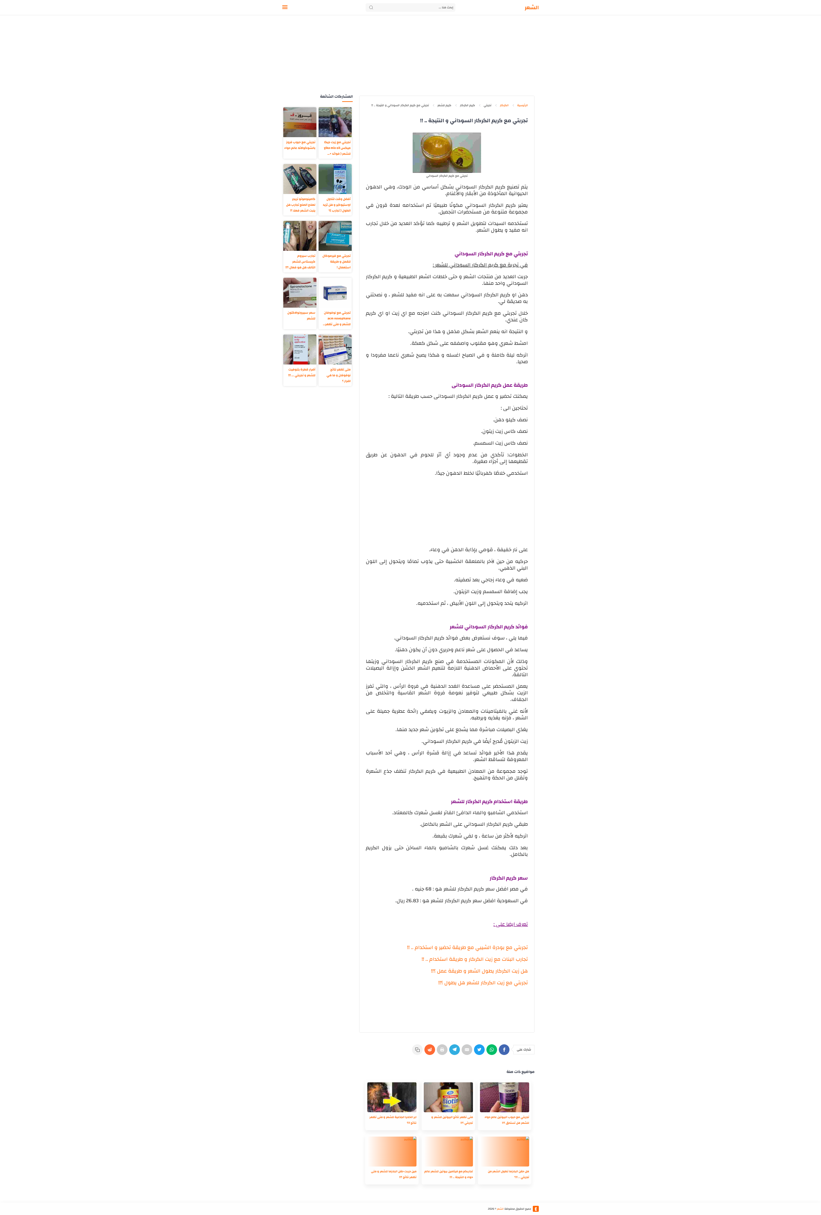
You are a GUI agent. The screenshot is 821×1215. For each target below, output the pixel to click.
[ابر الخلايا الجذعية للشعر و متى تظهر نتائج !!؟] (391, 1097)
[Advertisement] (410, 59)
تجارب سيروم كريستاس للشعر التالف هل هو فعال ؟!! (300, 261)
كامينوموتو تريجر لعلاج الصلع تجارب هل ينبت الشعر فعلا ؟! (300, 204)
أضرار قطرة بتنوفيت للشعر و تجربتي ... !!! (301, 372)
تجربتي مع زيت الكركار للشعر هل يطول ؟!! (483, 982)
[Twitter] (480, 1051)
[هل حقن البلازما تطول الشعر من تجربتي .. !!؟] (504, 1152)
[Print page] (443, 1051)
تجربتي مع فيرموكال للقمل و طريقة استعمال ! (336, 261)
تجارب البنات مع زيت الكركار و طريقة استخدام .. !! (475, 959)
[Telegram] (455, 1051)
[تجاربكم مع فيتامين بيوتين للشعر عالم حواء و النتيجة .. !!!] (448, 1152)
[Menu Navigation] (285, 7)
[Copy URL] (418, 1051)
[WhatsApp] (492, 1051)
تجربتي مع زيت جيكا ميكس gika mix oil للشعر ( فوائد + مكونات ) (337, 148)
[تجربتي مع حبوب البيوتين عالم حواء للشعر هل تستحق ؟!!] (504, 1097)
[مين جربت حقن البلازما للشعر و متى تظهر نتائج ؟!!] (391, 1152)
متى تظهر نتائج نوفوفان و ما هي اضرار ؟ (338, 375)
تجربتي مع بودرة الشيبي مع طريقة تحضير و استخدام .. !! (467, 947)
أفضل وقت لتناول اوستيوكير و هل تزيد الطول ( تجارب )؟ (337, 204)
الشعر (532, 7)
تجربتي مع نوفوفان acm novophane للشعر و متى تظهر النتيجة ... (337, 318)
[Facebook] (505, 1051)
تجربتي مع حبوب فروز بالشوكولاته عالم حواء (299, 145)
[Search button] (371, 7)
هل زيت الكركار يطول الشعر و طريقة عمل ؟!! (479, 971)
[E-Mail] (468, 1051)
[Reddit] (430, 1051)
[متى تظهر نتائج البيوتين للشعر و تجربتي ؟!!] (448, 1097)
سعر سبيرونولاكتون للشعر (301, 315)
